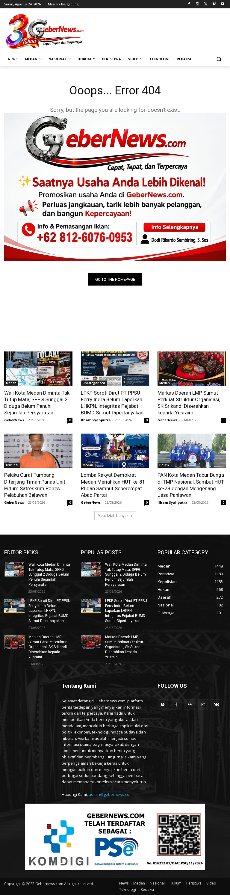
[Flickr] (189, 704)
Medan (11, 383)
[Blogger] (163, 704)
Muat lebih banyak (113, 515)
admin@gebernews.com (111, 794)
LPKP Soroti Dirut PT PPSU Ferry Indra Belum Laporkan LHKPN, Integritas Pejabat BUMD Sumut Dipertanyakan (112, 403)
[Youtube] (222, 4)
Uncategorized (94, 383)
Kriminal (12, 465)
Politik (164, 465)
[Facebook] (189, 4)
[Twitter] (205, 4)
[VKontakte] (216, 704)
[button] (219, 59)
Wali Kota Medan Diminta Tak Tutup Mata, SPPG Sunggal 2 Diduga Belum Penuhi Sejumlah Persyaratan (36, 403)
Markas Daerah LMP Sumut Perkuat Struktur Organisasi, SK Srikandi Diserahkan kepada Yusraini (189, 403)
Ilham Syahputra (96, 420)
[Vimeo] (214, 4)
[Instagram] (197, 4)
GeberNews (14, 420)
